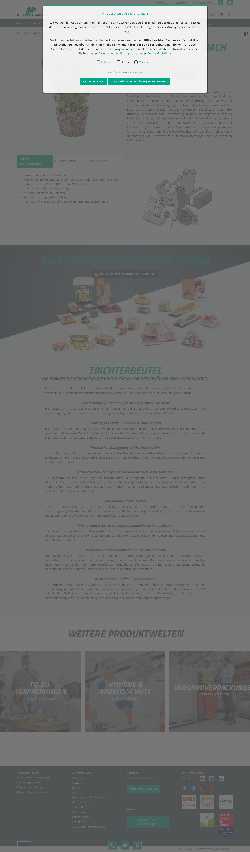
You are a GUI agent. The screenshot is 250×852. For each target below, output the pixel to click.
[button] (125, 72)
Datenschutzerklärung (113, 53)
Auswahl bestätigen (94, 81)
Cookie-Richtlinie (159, 53)
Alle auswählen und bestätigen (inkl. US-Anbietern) (138, 81)
